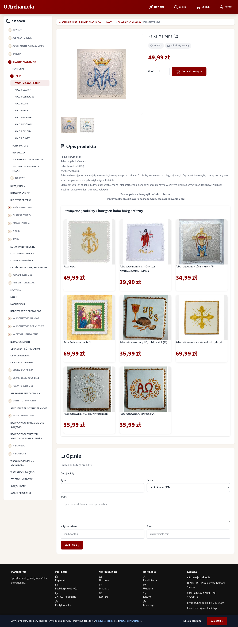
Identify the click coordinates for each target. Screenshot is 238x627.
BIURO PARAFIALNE (20, 193)
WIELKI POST (19, 453)
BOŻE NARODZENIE (23, 207)
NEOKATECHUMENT (20, 342)
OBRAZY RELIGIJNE (20, 355)
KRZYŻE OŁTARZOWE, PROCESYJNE (28, 267)
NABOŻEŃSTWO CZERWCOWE (25, 311)
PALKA (18, 76)
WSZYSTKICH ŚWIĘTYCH (22, 472)
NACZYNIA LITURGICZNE (25, 334)
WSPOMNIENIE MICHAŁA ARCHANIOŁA (22, 463)
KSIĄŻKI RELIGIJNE (22, 275)
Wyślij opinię (72, 545)
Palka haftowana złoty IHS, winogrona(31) (85, 414)
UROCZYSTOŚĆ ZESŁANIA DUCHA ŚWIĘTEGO (27, 425)
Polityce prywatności (130, 621)
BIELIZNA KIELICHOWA (24, 62)
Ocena (150, 480)
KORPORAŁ (18, 69)
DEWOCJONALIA (21, 223)
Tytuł (64, 480)
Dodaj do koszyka (192, 71)
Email (149, 526)
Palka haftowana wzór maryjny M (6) (195, 266)
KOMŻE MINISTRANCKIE (22, 253)
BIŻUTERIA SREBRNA (20, 200)
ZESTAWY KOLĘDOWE (21, 479)
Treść (64, 497)
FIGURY (16, 231)
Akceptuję (217, 621)
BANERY (17, 54)
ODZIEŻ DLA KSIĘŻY (23, 370)
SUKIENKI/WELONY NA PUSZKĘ (28, 159)
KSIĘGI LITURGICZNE (23, 282)
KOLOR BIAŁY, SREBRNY (28, 83)
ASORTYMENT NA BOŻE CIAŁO (28, 46)
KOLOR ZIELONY (23, 131)
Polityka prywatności (66, 589)
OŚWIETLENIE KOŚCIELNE (26, 378)
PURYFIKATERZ (20, 146)
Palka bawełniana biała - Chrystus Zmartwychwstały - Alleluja (137, 269)
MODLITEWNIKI (17, 304)
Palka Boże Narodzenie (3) (77, 342)
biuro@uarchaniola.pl (206, 608)
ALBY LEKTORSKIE (22, 38)
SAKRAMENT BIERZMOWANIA (25, 393)
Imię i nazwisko (69, 526)
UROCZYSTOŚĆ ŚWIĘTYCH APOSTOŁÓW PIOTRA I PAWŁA (26, 436)
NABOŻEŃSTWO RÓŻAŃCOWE (28, 326)
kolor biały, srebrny (180, 45)
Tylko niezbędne (191, 621)
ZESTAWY (20, 178)
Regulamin (60, 580)
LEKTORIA (15, 290)
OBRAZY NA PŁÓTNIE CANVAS (25, 349)
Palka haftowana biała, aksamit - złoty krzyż (199, 342)
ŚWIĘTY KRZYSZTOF (21, 493)
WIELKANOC (19, 445)
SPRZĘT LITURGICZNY (24, 400)
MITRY (13, 297)
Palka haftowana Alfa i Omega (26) (137, 414)
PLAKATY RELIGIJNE (23, 386)
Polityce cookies (105, 621)
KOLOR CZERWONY (24, 97)
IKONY (16, 239)
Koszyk (147, 597)
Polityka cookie (63, 605)
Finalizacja (148, 605)
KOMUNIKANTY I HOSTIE (22, 247)
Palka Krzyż (69, 266)
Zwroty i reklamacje (65, 597)
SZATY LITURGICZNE (23, 415)
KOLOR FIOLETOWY (25, 110)
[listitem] (69, 125)
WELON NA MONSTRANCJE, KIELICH (26, 169)
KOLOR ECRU (21, 103)
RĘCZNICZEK (19, 152)
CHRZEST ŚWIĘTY (22, 215)
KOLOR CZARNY (23, 90)
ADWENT (17, 30)
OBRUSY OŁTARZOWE (21, 362)
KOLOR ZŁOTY (22, 138)
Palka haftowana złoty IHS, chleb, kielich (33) (143, 342)
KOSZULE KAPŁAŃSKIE (21, 260)
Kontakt (103, 597)
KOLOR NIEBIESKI (23, 117)
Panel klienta (150, 580)
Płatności (104, 589)
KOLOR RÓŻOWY (23, 124)
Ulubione (148, 589)
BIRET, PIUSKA (17, 186)
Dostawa (104, 580)
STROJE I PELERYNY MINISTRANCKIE (28, 408)
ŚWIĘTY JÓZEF (18, 486)
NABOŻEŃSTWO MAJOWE (26, 318)
